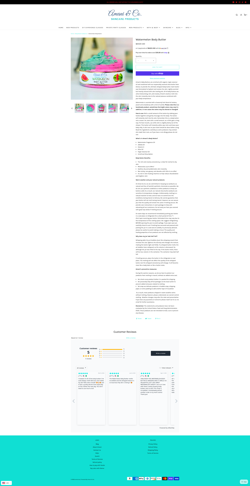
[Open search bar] (236, 15)
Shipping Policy (153, 450)
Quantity (139, 56)
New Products (72, 27)
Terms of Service (97, 459)
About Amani (97, 447)
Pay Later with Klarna (97, 468)
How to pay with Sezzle (97, 465)
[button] (72, 108)
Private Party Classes (116, 27)
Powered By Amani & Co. (87, 479)
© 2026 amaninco (75, 479)
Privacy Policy (152, 444)
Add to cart (157, 67)
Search (97, 456)
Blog (97, 444)
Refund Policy (152, 447)
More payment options (157, 78)
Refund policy (97, 462)
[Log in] (241, 15)
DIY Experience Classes (92, 27)
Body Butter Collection (81, 33)
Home (61, 27)
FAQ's (97, 453)
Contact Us (97, 450)
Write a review (131, 338)
